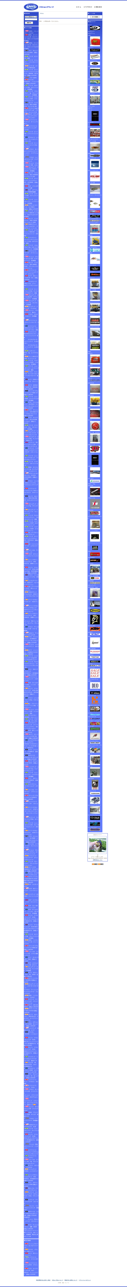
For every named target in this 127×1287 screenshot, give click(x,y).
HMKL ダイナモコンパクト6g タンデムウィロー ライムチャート (31, 469)
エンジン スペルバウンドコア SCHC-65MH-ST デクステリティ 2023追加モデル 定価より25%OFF (31, 1051)
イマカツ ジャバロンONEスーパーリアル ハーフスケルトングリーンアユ (31, 484)
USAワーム (92, 33)
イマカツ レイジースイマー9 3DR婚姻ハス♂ (31, 1120)
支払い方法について (57, 1280)
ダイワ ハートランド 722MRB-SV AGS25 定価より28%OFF (31, 652)
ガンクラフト (92, 585)
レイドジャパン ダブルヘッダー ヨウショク (31, 803)
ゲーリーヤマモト (93, 79)
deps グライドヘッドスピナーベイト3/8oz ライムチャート (31, 705)
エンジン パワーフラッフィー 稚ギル (31, 311)
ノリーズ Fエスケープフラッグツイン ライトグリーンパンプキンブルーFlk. (31, 664)
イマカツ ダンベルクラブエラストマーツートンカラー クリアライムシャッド (31, 152)
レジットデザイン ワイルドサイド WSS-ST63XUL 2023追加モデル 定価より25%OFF (31, 1177)
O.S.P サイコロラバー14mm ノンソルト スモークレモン (31, 684)
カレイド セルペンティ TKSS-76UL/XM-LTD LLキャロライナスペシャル (31, 499)
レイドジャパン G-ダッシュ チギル (31, 1086)
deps (90, 608)
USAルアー (92, 31)
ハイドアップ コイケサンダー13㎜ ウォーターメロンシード (31, 768)
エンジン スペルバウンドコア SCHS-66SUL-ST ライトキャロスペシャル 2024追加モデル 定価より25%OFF (31, 928)
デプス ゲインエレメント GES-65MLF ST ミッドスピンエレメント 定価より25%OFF (31, 412)
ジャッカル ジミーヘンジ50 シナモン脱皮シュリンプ (31, 953)
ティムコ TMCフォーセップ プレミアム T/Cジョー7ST (31, 623)
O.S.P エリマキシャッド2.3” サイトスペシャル (31, 902)
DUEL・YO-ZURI (93, 576)
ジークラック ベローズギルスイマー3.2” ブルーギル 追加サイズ (31, 1058)
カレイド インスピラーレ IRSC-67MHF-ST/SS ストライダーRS (31, 104)
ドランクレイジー (93, 741)
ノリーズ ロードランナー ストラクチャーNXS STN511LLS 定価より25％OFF (31, 539)
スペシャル (92, 667)
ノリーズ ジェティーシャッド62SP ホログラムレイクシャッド (31, 523)
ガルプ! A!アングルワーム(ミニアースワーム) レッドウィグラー (31, 116)
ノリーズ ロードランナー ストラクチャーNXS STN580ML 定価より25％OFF (31, 181)
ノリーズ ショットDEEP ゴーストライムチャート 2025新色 (31, 398)
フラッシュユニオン (94, 690)
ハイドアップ (92, 158)
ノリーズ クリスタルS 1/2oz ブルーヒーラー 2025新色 (31, 427)
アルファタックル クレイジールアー (95, 746)
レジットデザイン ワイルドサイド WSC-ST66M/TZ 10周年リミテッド (31, 616)
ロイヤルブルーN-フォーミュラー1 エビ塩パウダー (31, 341)
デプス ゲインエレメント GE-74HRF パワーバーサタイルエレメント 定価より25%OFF (31, 839)
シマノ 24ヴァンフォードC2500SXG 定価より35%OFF (31, 780)
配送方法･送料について (71, 1280)
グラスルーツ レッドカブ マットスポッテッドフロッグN (31, 139)
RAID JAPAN (92, 613)
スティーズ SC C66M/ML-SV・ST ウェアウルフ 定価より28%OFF (31, 869)
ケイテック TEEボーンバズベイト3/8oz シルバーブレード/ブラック (31, 444)
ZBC (90, 35)
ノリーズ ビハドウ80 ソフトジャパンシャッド (31, 133)
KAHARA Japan (93, 587)
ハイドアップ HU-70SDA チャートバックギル (31, 896)
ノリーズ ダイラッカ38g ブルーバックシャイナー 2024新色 (31, 936)
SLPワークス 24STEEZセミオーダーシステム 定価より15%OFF (31, 757)
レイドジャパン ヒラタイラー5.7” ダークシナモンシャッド (31, 857)
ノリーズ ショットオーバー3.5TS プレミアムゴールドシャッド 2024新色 (31, 825)
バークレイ (92, 209)
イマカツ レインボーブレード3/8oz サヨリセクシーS (31, 699)
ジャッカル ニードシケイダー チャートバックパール (31, 845)
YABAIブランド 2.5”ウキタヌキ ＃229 (31, 1125)
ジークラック (92, 695)
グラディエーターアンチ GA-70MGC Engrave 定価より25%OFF (31, 207)
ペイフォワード (93, 731)
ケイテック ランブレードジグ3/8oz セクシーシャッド (31, 819)
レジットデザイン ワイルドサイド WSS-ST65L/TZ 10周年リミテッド (31, 562)
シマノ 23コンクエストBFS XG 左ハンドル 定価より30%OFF (31, 1075)
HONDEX (91, 778)
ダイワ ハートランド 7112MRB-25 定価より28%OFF (31, 751)
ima (89, 551)
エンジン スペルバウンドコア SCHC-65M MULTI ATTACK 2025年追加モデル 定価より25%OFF (31, 692)
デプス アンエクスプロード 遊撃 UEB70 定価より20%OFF (31, 1226)
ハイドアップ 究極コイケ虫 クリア (31, 1029)
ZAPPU (91, 353)
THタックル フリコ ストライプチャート (31, 1189)
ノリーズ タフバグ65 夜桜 (31, 57)
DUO (90, 681)
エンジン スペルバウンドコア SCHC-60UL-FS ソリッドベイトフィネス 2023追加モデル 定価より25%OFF (31, 1041)
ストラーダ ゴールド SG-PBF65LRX (31, 66)
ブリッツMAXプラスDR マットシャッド (31, 357)
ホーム (42, 13)
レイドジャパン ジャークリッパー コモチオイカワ (31, 678)
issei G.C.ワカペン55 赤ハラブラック (31, 533)
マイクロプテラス (93, 219)
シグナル (91, 659)
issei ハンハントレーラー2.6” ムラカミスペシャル (31, 545)
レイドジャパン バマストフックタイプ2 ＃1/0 (31, 322)
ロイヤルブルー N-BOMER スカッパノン (31, 716)
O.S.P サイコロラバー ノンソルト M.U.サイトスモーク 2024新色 (31, 911)
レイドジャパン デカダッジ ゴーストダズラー (31, 1259)
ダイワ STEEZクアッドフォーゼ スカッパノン (31, 381)
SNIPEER (91, 581)
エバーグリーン (93, 60)
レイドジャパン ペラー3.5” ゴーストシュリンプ (31, 252)
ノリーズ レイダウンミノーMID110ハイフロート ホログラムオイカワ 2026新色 (31, 213)
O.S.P (90, 25)
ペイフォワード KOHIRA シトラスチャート (31, 1171)
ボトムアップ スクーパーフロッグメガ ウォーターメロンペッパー (31, 432)
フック (90, 110)
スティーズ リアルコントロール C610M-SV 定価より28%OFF (31, 797)
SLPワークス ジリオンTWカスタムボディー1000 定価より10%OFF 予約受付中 (31, 1214)
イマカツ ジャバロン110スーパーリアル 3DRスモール (31, 576)
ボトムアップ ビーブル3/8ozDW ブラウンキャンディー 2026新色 (31, 296)
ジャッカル (92, 106)
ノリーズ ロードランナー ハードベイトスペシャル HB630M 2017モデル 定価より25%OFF (31, 72)
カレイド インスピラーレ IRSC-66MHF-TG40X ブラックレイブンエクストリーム (31, 265)
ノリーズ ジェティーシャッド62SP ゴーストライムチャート (31, 528)
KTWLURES (92, 626)
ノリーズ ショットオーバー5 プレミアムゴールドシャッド (31, 1130)
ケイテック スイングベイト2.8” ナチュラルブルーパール (31, 1001)
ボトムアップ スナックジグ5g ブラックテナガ (31, 505)
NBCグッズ (92, 444)
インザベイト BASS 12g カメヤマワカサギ (31, 352)
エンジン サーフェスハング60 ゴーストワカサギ (31, 1108)
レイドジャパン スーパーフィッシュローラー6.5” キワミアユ (31, 272)
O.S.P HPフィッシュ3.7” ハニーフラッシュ (31, 890)
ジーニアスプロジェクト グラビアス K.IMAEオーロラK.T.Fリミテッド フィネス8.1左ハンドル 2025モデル (31, 743)
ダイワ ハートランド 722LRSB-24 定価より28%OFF (31, 980)
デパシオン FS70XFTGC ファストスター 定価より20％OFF (31, 81)
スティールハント (93, 170)
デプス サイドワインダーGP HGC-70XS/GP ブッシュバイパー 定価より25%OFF (31, 1271)
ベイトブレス (92, 265)
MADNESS (92, 557)
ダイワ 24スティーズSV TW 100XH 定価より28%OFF (31, 974)
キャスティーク (93, 66)
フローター (92, 796)
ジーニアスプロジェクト (95, 815)
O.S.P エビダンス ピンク (31, 885)
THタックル (92, 498)
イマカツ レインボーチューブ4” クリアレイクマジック (31, 159)
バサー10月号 (33, 78)
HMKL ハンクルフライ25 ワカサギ (31, 996)
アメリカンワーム (93, 679)
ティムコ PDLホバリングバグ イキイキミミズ (31, 1221)
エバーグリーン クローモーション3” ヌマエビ (31, 786)
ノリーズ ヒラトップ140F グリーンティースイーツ (31, 195)
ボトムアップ (92, 716)
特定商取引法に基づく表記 (43, 1280)
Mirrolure (91, 510)
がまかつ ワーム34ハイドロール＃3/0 (31, 634)
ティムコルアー (93, 247)
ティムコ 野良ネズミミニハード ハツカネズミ (31, 1146)
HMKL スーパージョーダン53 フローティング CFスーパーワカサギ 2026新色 (31, 45)
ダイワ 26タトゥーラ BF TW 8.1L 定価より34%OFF (31, 277)
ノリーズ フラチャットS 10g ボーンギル (31, 720)
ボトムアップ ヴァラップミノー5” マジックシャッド (31, 511)
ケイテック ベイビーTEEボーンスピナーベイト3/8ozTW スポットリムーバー (31, 451)
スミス (90, 378)
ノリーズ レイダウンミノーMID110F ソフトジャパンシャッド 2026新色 (31, 232)
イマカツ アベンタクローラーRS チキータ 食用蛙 (31, 628)
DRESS (90, 466)
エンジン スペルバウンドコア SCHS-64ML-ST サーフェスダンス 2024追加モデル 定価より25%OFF (31, 919)
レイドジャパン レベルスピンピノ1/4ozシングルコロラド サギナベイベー (31, 491)
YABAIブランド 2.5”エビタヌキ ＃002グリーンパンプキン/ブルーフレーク (31, 595)
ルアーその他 (92, 141)
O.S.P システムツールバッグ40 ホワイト (31, 964)
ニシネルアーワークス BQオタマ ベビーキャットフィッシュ (31, 582)
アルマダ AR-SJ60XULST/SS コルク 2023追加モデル (31, 1064)
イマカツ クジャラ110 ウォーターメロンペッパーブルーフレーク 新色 (31, 374)
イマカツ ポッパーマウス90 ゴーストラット (31, 1091)
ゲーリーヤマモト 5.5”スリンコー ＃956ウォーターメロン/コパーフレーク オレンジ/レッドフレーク (31, 811)
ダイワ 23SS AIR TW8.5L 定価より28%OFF (31, 1006)
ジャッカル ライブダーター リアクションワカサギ (31, 791)
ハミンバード (92, 791)
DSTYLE (91, 655)
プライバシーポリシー (85, 1280)
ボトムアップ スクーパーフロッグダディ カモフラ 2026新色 (31, 169)
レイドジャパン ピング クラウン (31, 1156)
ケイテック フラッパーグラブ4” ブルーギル (31, 1201)
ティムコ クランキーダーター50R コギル (31, 164)
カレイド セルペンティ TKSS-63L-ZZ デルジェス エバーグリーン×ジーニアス (31, 1017)
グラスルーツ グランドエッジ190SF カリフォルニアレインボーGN (31, 1070)
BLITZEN (91, 599)
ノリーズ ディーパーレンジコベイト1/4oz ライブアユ (31, 145)
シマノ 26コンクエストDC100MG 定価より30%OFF (31, 52)
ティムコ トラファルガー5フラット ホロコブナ (31, 646)
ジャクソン (92, 277)
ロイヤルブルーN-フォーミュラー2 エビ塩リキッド (31, 347)
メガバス (91, 122)
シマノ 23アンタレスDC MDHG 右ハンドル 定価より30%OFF (31, 1024)
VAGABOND (92, 648)
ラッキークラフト (93, 139)
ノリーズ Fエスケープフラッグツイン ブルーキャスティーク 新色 (31, 517)
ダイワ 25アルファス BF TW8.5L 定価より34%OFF (31, 763)
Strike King (92, 484)
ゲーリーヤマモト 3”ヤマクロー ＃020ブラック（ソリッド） (31, 832)
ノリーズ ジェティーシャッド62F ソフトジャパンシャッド (31, 98)
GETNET (91, 563)
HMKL (90, 253)
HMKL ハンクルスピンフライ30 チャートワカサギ (31, 942)
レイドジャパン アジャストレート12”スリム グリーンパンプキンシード (31, 1151)
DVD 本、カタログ (94, 432)
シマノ (90, 713)
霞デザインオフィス (94, 705)
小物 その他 (92, 290)
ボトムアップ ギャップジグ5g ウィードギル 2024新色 (31, 968)
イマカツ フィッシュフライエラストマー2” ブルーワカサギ (31, 991)
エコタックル (92, 53)
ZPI (89, 407)
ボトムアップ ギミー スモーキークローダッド (31, 986)
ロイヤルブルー (93, 827)
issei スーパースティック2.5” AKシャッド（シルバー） (31, 588)
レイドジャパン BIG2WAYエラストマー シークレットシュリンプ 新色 (31, 334)
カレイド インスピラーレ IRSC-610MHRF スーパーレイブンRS (31, 174)
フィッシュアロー (93, 530)
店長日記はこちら (97, 860)
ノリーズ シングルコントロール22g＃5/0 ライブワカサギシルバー (31, 657)
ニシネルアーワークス (95, 805)
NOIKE (90, 235)
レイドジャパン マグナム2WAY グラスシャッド (31, 1264)
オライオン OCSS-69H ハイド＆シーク (31, 1034)
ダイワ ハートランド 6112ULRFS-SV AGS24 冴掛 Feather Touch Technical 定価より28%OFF (31, 879)
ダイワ (90, 108)
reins (90, 351)
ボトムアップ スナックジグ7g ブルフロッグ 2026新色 (31, 302)
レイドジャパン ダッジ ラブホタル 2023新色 (31, 1081)
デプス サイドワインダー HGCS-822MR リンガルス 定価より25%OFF (31, 420)
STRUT (90, 632)
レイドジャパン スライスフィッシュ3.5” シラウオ (31, 127)
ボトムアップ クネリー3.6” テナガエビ (31, 307)
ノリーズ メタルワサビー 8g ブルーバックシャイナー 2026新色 (31, 93)
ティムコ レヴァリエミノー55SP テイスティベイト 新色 (31, 711)
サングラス (92, 94)
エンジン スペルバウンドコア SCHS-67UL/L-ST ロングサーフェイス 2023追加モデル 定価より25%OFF (31, 1138)
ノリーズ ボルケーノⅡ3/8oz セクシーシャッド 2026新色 (31, 87)
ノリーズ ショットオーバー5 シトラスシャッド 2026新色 (31, 201)
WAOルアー (92, 314)
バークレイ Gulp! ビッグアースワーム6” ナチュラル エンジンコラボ (31, 110)
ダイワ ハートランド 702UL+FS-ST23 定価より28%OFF (31, 1010)
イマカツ (91, 47)
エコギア (91, 478)
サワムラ (91, 85)
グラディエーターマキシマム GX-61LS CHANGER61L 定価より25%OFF (31, 476)
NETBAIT (91, 395)
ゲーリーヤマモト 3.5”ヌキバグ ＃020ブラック (31, 601)
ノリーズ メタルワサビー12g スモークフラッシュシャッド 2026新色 (31, 247)
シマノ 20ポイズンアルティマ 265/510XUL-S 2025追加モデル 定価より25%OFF (31, 672)
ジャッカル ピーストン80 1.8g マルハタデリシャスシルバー (31, 1161)
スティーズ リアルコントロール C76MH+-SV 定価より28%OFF (31, 392)
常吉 (90, 153)
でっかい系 (92, 182)
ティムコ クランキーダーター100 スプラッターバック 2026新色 (31, 258)
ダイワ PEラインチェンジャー (31, 1254)
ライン (90, 127)
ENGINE (91, 485)
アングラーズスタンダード (95, 517)
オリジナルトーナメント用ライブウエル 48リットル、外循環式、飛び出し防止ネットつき (31, 1233)
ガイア (90, 664)
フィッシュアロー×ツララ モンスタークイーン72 (31, 1245)
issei (90, 636)
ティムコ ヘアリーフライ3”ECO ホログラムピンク (31, 1097)
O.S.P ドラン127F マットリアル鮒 (31, 187)
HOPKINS (91, 383)
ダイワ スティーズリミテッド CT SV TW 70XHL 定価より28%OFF (31, 736)
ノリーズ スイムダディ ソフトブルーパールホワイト (31, 62)
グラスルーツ (92, 821)
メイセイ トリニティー (95, 721)
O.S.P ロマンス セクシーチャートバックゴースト (31, 555)
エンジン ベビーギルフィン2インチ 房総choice (31, 1207)
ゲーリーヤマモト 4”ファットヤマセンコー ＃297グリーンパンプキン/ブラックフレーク (31, 608)
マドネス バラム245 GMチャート (31, 1250)
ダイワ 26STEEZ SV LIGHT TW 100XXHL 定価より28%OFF (31, 387)
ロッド (90, 754)
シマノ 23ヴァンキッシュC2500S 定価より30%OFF (31, 1184)
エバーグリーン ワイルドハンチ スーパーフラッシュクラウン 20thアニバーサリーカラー (31, 725)
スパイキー (92, 272)
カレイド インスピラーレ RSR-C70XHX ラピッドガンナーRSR (31, 220)
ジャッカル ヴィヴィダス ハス (31, 551)
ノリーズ (91, 214)
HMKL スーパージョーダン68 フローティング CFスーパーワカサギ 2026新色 (31, 37)
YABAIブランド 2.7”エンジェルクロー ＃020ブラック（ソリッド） (31, 226)
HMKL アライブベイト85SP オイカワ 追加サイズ (31, 1114)
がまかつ (91, 454)
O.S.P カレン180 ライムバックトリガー (31, 906)
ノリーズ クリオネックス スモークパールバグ (31, 463)
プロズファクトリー (94, 302)
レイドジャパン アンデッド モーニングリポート (31, 121)
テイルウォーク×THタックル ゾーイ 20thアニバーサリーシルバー (31, 284)
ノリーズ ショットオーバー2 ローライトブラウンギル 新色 (31, 368)
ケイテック (92, 339)
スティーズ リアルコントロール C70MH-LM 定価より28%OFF (31, 947)
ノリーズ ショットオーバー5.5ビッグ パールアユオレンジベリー (31, 457)
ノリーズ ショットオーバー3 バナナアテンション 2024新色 (31, 774)
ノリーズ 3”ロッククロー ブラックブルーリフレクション (31, 863)
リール (90, 766)
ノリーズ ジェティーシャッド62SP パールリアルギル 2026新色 (31, 362)
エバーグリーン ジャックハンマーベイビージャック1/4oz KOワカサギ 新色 (31, 240)
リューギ (91, 726)
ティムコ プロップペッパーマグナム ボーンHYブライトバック (31, 852)
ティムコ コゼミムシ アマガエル (31, 1166)
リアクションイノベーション (95, 544)
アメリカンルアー (93, 223)
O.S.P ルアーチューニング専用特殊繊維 (31, 191)
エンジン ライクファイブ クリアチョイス (31, 874)
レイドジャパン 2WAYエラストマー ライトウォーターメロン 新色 (31, 328)
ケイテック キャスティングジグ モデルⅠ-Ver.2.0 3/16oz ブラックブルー (31, 1195)
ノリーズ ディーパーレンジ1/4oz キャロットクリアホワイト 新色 (31, 291)
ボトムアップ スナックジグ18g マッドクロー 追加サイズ (31, 438)
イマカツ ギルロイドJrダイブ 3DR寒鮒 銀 (31, 316)
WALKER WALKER (94, 327)
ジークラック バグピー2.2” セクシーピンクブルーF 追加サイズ (31, 1102)
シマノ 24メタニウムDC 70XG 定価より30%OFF (31, 959)
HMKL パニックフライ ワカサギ (31, 32)
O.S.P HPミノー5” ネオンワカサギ (31, 731)
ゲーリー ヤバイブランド (95, 196)
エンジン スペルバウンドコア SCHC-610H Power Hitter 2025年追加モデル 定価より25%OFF (31, 570)
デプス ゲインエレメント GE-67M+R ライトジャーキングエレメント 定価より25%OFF (31, 405)
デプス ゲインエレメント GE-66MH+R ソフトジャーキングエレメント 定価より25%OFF (31, 639)
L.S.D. (90, 420)
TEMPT (91, 365)
